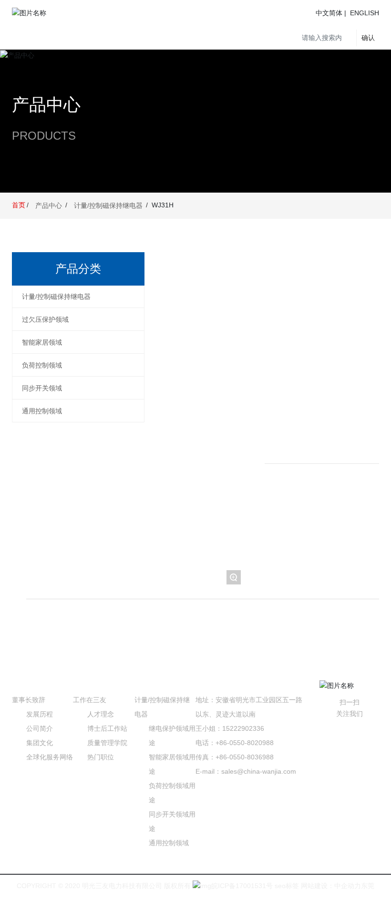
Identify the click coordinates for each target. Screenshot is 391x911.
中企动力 (347, 886)
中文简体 (329, 13)
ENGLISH (364, 13)
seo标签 (286, 886)
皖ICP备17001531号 (242, 886)
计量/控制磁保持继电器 (108, 205)
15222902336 (243, 728)
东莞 (367, 886)
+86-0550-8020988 (245, 743)
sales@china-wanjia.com (258, 771)
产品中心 (46, 104)
